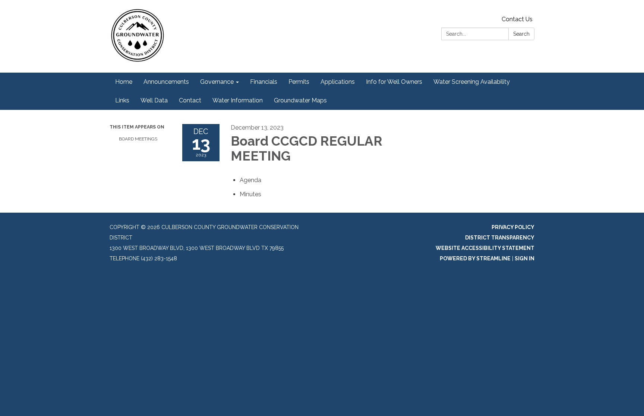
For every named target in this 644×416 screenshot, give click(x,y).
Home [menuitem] (123, 81)
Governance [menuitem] (217, 81)
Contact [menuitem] (190, 100)
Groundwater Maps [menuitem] (300, 100)
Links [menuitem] (122, 100)
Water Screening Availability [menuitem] (471, 81)
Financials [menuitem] (263, 81)
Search (521, 34)
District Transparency (499, 238)
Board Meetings (138, 139)
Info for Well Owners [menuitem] (394, 81)
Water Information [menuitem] (237, 100)
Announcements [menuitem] (166, 81)
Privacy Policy (513, 227)
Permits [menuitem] (298, 81)
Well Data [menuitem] (154, 100)
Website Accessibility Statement (485, 248)
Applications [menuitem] (338, 81)
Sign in (524, 258)
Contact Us (517, 19)
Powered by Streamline (475, 258)
